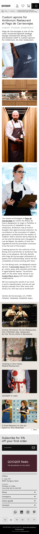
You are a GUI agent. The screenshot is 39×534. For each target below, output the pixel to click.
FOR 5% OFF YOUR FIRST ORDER (21, 1)
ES (5, 520)
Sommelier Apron (17, 267)
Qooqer (6, 6)
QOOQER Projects (27, 27)
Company (6, 497)
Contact (5, 505)
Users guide (7, 501)
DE (22, 520)
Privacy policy (19, 529)
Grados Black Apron (10, 276)
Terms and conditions (29, 527)
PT (34, 520)
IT (28, 520)
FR (17, 520)
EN (11, 520)
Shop (4, 492)
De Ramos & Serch (24, 531)
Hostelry (16, 27)
